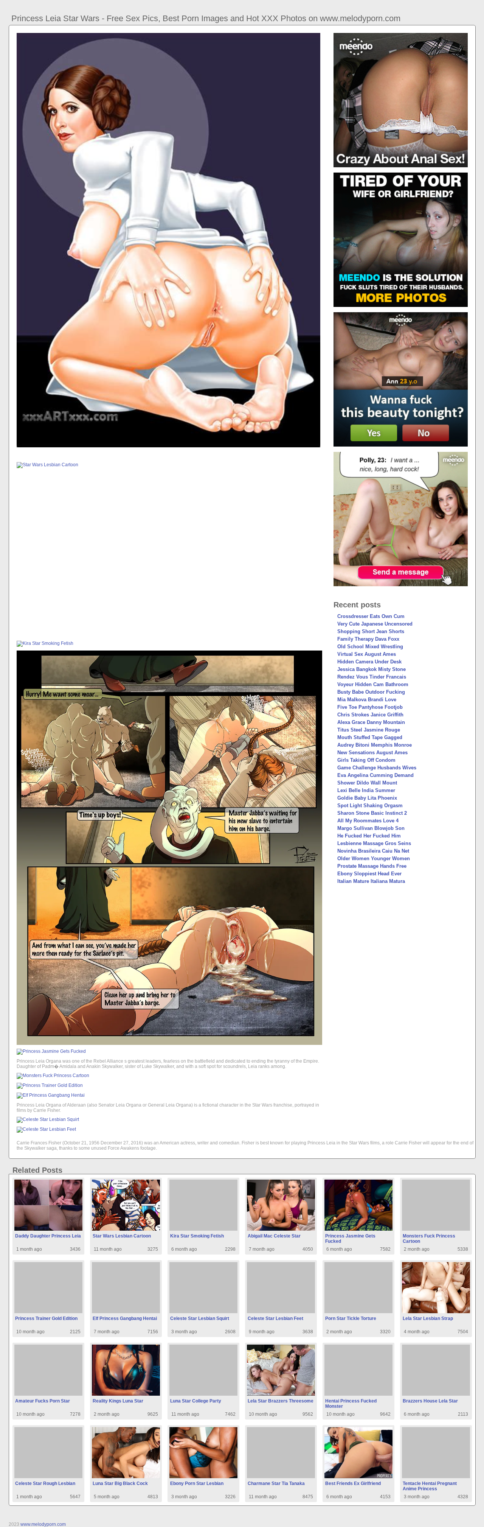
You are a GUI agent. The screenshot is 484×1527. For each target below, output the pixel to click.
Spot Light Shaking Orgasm (370, 805)
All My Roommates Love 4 (368, 820)
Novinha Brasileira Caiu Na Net (373, 851)
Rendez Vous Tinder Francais (371, 677)
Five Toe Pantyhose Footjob (370, 707)
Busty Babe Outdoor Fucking (371, 692)
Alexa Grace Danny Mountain (371, 722)
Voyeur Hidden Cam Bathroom (372, 684)
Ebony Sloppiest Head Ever (369, 873)
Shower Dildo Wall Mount (367, 783)
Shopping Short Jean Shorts (370, 631)
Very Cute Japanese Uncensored (375, 624)
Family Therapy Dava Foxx (368, 639)
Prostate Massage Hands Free (371, 866)
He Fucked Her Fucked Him (369, 836)
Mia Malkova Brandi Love (366, 699)
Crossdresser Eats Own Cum (371, 616)
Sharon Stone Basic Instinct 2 (372, 813)
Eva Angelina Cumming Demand (375, 775)
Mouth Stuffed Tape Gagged (369, 737)
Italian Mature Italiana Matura (371, 881)
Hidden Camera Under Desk (369, 662)
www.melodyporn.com (43, 1524)
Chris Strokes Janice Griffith (370, 715)
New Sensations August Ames (372, 752)
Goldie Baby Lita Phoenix (367, 798)
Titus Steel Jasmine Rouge (368, 730)
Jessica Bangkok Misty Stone (371, 669)
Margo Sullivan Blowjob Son (371, 828)
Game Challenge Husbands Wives (376, 768)
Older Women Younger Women (373, 858)
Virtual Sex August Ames (366, 654)
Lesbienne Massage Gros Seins (374, 843)
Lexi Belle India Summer (366, 790)
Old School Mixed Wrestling (370, 646)
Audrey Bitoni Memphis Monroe (374, 745)
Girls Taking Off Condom (366, 760)
